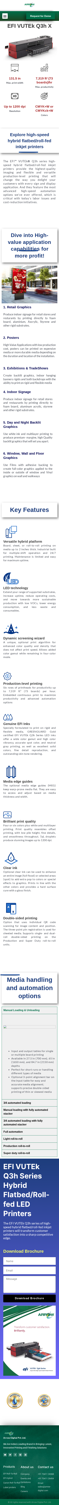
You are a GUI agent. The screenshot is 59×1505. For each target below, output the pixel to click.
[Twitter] (10, 1455)
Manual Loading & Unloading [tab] (21, 1010)
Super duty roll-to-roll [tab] (16, 1153)
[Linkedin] (25, 1455)
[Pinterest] (20, 1455)
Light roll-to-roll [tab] (12, 1138)
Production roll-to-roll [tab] (16, 1146)
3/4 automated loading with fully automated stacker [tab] (23, 1122)
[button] (5, 16)
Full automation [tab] (13, 1131)
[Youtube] (5, 1455)
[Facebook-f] (15, 1455)
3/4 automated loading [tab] (17, 1102)
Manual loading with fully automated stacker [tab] (25, 1112)
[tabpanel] (29, 1056)
